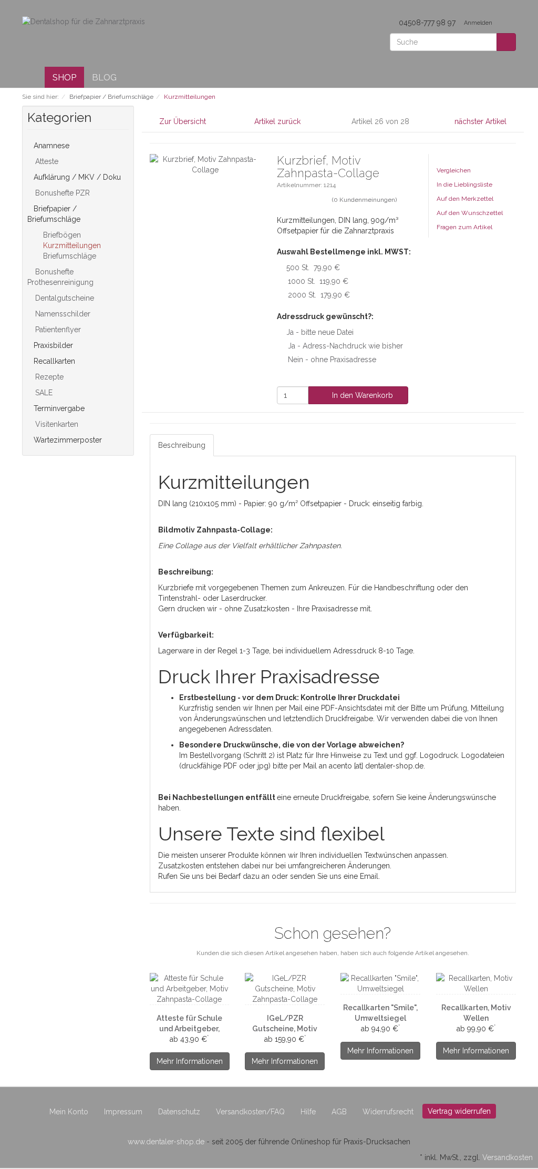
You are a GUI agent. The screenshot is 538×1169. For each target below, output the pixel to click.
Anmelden (479, 22)
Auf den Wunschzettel (470, 213)
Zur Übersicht (182, 121)
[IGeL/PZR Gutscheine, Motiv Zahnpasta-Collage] (285, 988)
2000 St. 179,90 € (319, 295)
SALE (43, 392)
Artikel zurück (277, 121)
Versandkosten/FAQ (250, 1112)
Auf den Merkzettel (465, 198)
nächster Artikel (481, 121)
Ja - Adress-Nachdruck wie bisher (345, 346)
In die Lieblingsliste (464, 184)
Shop (64, 77)
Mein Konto (68, 1112)
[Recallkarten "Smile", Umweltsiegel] (380, 983)
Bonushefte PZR (61, 193)
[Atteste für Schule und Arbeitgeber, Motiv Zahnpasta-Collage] (190, 988)
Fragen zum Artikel (464, 227)
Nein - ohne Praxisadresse (332, 359)
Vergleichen (454, 170)
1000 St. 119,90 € (318, 281)
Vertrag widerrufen (459, 1111)
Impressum (123, 1112)
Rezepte (48, 377)
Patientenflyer (57, 329)
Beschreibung (181, 445)
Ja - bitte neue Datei (320, 332)
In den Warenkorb (361, 395)
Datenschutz (179, 1112)
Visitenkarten (55, 424)
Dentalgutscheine (63, 298)
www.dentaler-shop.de (166, 1141)
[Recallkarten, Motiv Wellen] (476, 983)
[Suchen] (506, 42)
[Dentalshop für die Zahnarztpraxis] (83, 21)
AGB (339, 1112)
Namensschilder (61, 314)
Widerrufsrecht (388, 1112)
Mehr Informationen (190, 1061)
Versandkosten (507, 1157)
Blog (104, 77)
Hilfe (308, 1112)
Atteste (45, 161)
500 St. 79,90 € (313, 267)
